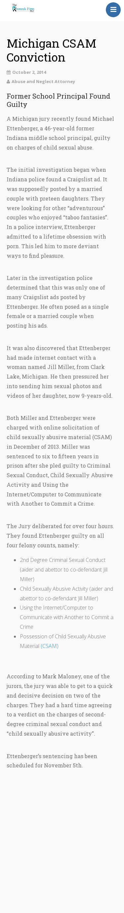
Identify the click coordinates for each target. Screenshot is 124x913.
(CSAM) (50, 646)
